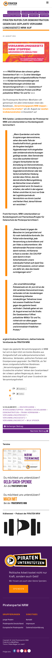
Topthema (44, 16)
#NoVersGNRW (14, 12)
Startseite (34, 16)
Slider (25, 16)
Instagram (18, 650)
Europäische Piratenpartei (13, 627)
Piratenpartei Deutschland (13, 623)
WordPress (15, 642)
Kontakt (29, 619)
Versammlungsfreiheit (15, 415)
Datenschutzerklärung (35, 627)
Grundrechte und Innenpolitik (35, 12)
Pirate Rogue (12, 644)
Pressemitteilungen (12, 16)
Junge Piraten (8, 619)
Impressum (30, 623)
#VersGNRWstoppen (13, 410)
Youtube (25, 650)
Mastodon (29, 650)
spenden (18, 589)
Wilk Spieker (33, 420)
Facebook (14, 650)
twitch (21, 650)
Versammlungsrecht (14, 420)
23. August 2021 (9, 36)
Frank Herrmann (29, 412)
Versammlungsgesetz (14, 418)
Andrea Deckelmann (35, 410)
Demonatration (11, 412)
